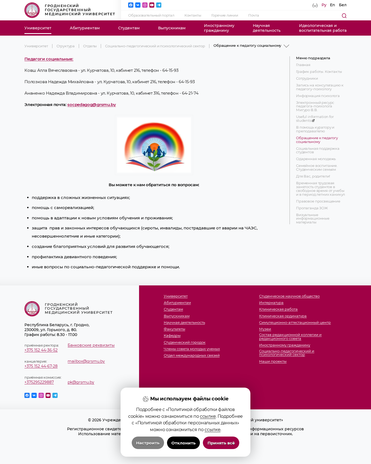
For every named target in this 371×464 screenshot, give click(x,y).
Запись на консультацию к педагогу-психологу (319, 87)
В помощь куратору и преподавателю (315, 129)
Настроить (147, 443)
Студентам (129, 28)
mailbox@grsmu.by (86, 361)
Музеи (265, 329)
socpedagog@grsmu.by (91, 104)
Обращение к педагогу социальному (317, 140)
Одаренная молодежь (316, 159)
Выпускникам (172, 28)
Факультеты (174, 329)
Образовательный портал (151, 15)
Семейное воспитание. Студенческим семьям (317, 168)
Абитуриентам (85, 28)
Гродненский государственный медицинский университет (80, 10)
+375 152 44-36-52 (41, 350)
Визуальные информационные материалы (312, 218)
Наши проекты (273, 361)
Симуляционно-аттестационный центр (295, 323)
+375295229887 (39, 382)
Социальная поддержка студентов (317, 150)
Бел (343, 4)
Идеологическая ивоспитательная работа (323, 28)
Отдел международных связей (192, 355)
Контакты (192, 15)
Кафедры (172, 336)
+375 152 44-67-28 (41, 366)
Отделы (90, 46)
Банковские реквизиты (91, 345)
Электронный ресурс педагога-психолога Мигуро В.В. (315, 106)
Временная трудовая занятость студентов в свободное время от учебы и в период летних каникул (320, 188)
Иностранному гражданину (284, 345)
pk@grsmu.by (81, 382)
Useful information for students (315, 119)
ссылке (208, 416)
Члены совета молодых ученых (192, 349)
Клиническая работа (278, 309)
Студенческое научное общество (289, 296)
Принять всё (221, 443)
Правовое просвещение (318, 201)
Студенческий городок (185, 342)
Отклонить (183, 443)
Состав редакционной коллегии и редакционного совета (290, 337)
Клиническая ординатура (283, 316)
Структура (65, 46)
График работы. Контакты (319, 72)
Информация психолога (318, 96)
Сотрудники (307, 78)
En (332, 4)
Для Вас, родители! (313, 176)
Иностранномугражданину (219, 28)
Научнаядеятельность (267, 28)
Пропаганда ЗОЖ (312, 208)
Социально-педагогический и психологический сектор (155, 46)
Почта (253, 15)
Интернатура (271, 303)
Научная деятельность (184, 323)
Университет (37, 28)
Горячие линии (224, 15)
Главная (303, 65)
